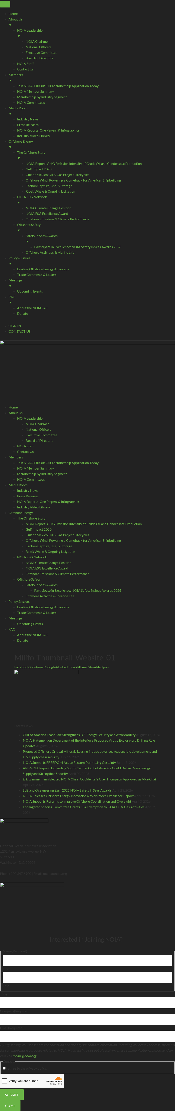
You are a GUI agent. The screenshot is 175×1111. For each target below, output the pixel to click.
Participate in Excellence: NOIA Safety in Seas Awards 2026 (77, 590)
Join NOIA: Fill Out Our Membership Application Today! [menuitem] (58, 86)
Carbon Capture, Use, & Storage (49, 546)
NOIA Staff (25, 446)
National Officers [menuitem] (38, 47)
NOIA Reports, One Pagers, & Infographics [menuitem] (48, 130)
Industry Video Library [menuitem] (33, 136)
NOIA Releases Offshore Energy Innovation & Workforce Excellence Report (78, 796)
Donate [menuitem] (22, 313)
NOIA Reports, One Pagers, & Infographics (48, 501)
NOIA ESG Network (32, 557)
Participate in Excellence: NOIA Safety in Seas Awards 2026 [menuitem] (77, 247)
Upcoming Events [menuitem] (30, 291)
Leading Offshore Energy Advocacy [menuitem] (43, 269)
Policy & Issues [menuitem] (19, 260)
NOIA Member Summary (35, 468)
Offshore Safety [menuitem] (29, 227)
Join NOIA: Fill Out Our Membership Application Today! (58, 463)
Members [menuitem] (16, 77)
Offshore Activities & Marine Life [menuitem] (50, 252)
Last (6, 986)
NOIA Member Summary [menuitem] (35, 91)
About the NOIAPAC (32, 635)
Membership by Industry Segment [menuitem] (42, 97)
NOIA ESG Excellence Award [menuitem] (47, 213)
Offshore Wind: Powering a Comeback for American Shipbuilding (73, 540)
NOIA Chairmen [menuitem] (37, 41)
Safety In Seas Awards (42, 585)
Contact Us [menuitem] (25, 69)
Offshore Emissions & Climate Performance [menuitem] (57, 219)
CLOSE (10, 1106)
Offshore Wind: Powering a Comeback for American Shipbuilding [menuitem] (73, 180)
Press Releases (28, 496)
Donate (22, 640)
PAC (12, 629)
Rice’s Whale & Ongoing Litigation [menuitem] (50, 191)
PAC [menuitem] (12, 299)
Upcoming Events (30, 624)
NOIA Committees (31, 479)
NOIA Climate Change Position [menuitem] (48, 208)
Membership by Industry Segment (42, 474)
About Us (16, 413)
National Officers (38, 429)
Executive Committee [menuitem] (41, 52)
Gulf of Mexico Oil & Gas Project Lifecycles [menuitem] (57, 175)
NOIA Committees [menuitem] (31, 102)
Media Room (18, 485)
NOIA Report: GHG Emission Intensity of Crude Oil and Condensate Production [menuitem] (84, 163)
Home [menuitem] (13, 14)
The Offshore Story (31, 518)
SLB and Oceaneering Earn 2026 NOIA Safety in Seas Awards (67, 790)
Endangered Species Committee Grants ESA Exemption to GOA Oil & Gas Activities (83, 807)
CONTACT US (20, 331)
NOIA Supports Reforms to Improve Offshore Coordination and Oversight (77, 801)
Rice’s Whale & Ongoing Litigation (50, 551)
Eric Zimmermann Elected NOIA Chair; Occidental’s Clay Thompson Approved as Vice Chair (90, 779)
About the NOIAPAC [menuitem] (32, 308)
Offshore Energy (21, 513)
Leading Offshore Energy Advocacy (43, 607)
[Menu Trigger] (5, 4)
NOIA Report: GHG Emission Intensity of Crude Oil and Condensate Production (84, 524)
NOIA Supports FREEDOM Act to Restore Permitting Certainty (69, 762)
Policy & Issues (19, 601)
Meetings (16, 618)
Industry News (27, 490)
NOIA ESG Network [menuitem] (32, 199)
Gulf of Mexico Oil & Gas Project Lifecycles (57, 535)
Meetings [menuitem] (16, 283)
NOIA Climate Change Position (48, 563)
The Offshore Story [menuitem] (31, 155)
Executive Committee (41, 435)
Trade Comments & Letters (37, 612)
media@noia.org (24, 1056)
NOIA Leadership (30, 418)
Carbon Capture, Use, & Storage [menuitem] (49, 186)
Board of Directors (39, 440)
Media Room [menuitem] (18, 111)
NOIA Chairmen (37, 424)
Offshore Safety (29, 579)
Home (13, 407)
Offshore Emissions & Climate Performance (57, 574)
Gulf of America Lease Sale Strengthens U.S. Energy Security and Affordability (79, 735)
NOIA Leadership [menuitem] (30, 33)
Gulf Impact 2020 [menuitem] (38, 169)
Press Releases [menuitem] (28, 125)
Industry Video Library (33, 507)
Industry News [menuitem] (27, 119)
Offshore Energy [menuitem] (21, 144)
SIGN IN (15, 326)
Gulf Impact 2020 (38, 529)
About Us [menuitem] (16, 22)
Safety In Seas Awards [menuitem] (42, 238)
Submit (12, 1095)
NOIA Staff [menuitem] (25, 63)
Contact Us (25, 451)
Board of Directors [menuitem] (39, 58)
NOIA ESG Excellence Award (47, 568)
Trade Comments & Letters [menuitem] (37, 274)
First (6, 969)
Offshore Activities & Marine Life (50, 596)
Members (16, 457)
